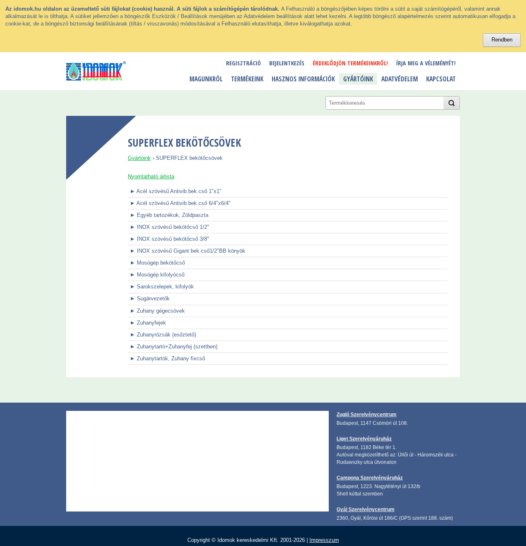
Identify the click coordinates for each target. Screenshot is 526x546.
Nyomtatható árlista (151, 176)
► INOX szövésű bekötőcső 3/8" (169, 239)
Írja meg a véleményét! (426, 63)
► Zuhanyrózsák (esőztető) (163, 335)
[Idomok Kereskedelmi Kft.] (96, 71)
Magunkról (206, 78)
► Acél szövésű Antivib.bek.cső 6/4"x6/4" (180, 203)
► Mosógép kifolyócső (157, 275)
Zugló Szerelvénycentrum (367, 414)
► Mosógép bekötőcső (157, 263)
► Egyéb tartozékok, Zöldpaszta (169, 215)
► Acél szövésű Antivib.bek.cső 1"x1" (175, 191)
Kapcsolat (441, 78)
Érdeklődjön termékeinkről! (350, 63)
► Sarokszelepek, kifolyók (162, 286)
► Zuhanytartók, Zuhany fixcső (167, 358)
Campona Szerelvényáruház (370, 477)
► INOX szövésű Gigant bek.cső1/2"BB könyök (187, 251)
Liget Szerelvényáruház (364, 438)
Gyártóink (358, 78)
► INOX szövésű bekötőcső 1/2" (169, 227)
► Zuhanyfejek (148, 323)
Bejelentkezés (287, 63)
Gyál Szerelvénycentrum (365, 509)
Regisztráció (243, 63)
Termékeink (247, 78)
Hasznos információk (303, 78)
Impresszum (324, 540)
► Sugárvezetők (150, 298)
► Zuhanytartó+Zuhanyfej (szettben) (173, 346)
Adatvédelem (399, 78)
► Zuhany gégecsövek (157, 311)
